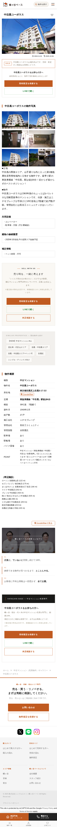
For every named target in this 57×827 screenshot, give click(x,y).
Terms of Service (26, 811)
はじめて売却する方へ (38, 748)
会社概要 (33, 774)
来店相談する (28, 318)
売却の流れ (34, 753)
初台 (5, 783)
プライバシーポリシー (11, 803)
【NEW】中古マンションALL (20, 341)
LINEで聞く (28, 91)
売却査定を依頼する (28, 83)
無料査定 (33, 757)
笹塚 (5, 778)
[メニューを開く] (53, 4)
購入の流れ (7, 753)
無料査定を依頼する (28, 717)
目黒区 (41, 353)
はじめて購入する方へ (12, 748)
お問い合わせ (28, 707)
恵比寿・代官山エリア (17, 347)
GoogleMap (28, 394)
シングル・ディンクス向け (19, 360)
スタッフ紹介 (35, 778)
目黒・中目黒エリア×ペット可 (20, 353)
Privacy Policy (47, 808)
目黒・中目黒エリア (40, 347)
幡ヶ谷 (6, 774)
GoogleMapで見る (44, 523)
